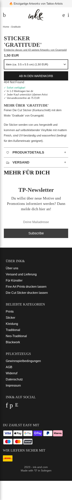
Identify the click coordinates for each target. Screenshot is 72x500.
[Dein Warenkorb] (67, 15)
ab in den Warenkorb (36, 76)
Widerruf (11, 373)
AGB (9, 367)
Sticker (10, 317)
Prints (10, 311)
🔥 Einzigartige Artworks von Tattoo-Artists (36, 3)
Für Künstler (14, 280)
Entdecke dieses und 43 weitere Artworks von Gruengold (35, 49)
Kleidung (12, 323)
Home (6, 26)
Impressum (13, 385)
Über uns (12, 268)
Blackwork (13, 342)
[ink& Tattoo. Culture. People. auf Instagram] (17, 406)
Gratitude (16, 26)
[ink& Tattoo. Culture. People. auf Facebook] (7, 406)
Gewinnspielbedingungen (23, 361)
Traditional (13, 330)
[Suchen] (63, 15)
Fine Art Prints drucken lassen (26, 286)
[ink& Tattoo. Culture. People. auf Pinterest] (11, 406)
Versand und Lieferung (21, 274)
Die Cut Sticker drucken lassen (27, 292)
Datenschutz (14, 379)
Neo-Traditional (16, 336)
